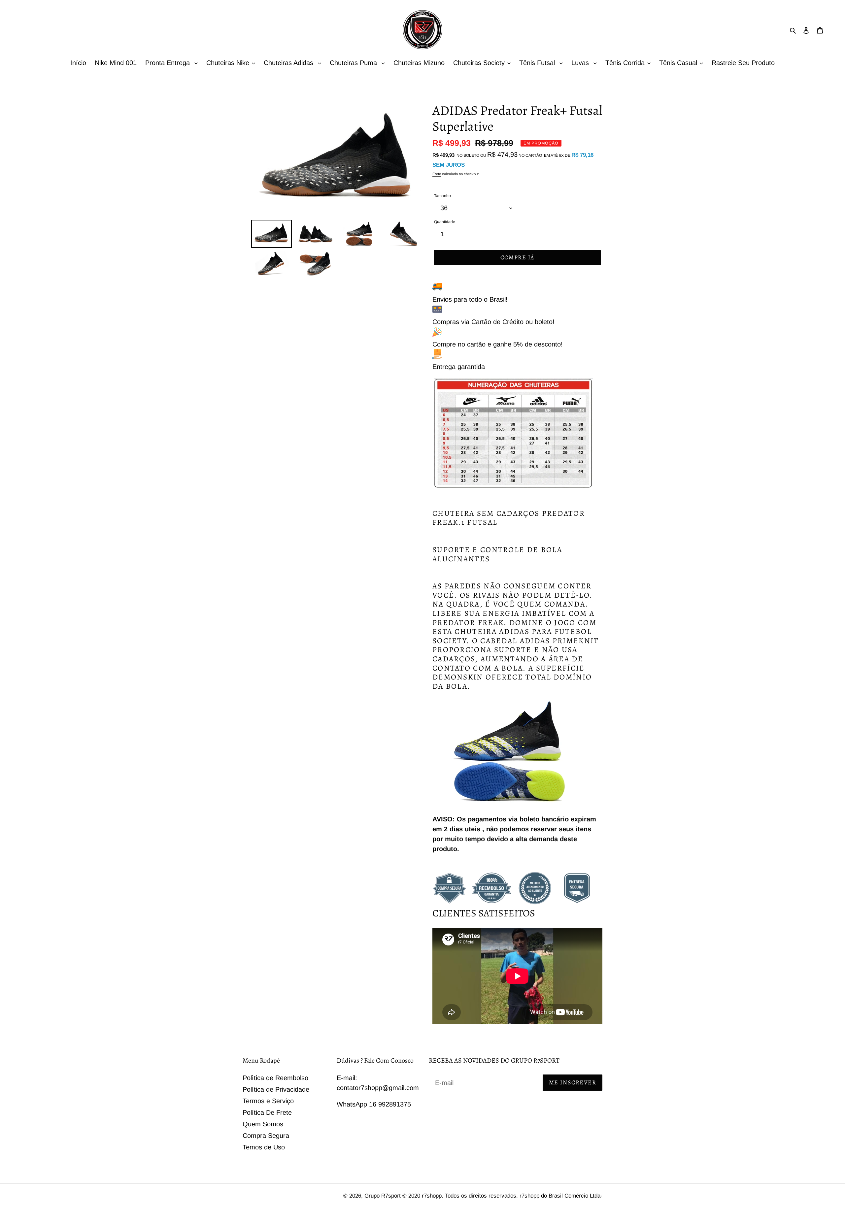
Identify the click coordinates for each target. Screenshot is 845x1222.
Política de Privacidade (276, 1089)
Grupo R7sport (383, 1196)
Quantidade (444, 221)
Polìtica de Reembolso (275, 1077)
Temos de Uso (264, 1147)
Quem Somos (263, 1124)
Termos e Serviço (268, 1101)
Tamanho (442, 195)
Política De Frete (267, 1112)
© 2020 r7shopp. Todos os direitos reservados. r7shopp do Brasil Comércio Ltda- (502, 1196)
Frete (436, 174)
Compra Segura (266, 1135)
